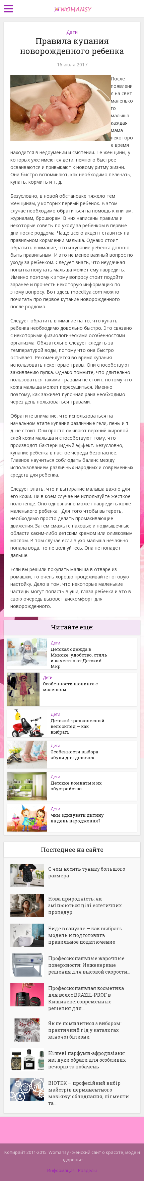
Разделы (87, 1170)
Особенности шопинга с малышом (70, 686)
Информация (61, 1170)
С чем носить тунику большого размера (86, 872)
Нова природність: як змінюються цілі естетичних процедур (85, 905)
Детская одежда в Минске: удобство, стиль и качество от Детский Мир (79, 657)
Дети (72, 32)
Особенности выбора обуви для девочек (74, 754)
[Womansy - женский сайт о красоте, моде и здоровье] (72, 8)
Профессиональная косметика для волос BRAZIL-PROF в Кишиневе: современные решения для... (86, 998)
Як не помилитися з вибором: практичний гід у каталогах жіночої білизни (85, 1030)
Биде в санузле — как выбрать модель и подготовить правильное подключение (85, 935)
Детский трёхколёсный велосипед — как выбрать (77, 726)
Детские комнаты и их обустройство (76, 786)
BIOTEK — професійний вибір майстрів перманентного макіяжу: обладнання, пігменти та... (88, 1093)
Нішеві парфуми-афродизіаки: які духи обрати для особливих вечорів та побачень (87, 1060)
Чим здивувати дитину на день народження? (77, 818)
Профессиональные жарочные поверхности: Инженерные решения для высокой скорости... (89, 965)
